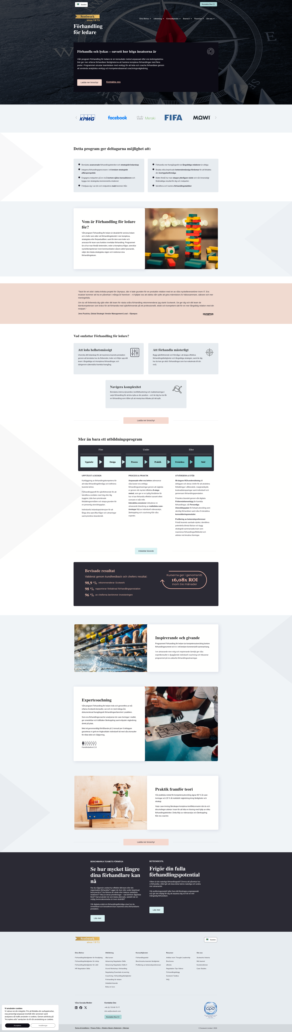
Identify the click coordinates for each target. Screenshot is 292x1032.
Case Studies (201, 968)
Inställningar (43, 1025)
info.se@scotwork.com (112, 1011)
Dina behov (144, 19)
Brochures (170, 961)
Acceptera (17, 1025)
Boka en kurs (110, 987)
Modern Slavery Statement (112, 1028)
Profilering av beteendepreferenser (148, 965)
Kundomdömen (202, 965)
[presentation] (76, 117)
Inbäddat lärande (111, 983)
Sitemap (126, 1028)
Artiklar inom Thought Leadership (178, 957)
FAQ (167, 979)
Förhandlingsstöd (142, 957)
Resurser (198, 19)
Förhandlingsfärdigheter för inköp (87, 961)
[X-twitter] (85, 1007)
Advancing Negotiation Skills (115, 961)
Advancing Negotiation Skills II (116, 965)
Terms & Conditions (82, 1028)
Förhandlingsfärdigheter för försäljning (89, 957)
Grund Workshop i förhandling (116, 968)
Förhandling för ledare (113, 979)
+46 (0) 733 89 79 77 (112, 1007)
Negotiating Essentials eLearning (117, 972)
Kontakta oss (207, 4)
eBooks (169, 965)
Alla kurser (109, 957)
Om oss (209, 19)
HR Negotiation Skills (82, 968)
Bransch (186, 19)
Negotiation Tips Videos (174, 968)
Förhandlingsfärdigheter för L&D (86, 965)
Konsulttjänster (172, 19)
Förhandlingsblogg (173, 972)
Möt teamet (201, 961)
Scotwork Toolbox (172, 976)
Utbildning (158, 19)
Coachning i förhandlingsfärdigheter (118, 976)
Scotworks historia (203, 957)
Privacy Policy (96, 1028)
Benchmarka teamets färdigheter (147, 961)
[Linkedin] (76, 1007)
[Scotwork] (87, 940)
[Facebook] (80, 1007)
